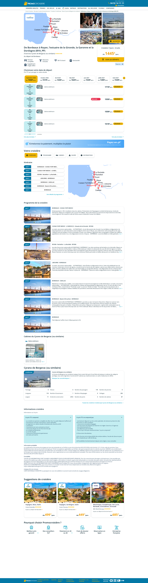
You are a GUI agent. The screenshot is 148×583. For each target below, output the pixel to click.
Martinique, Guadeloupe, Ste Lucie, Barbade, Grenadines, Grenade (106, 505)
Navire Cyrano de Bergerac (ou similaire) (71, 11)
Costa (67, 8)
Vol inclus (50, 8)
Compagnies (110, 8)
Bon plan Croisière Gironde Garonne (42, 11)
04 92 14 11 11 (117, 3)
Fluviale (101, 8)
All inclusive (92, 8)
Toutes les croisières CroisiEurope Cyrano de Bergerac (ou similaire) (102, 403)
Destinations (82, 8)
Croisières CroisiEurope (56, 11)
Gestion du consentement (96, 580)
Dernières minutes (32, 8)
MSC (59, 8)
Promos (42, 8)
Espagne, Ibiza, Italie (33, 505)
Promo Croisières (29, 11)
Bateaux (73, 8)
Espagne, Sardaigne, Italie (69, 505)
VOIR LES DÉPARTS (112, 60)
